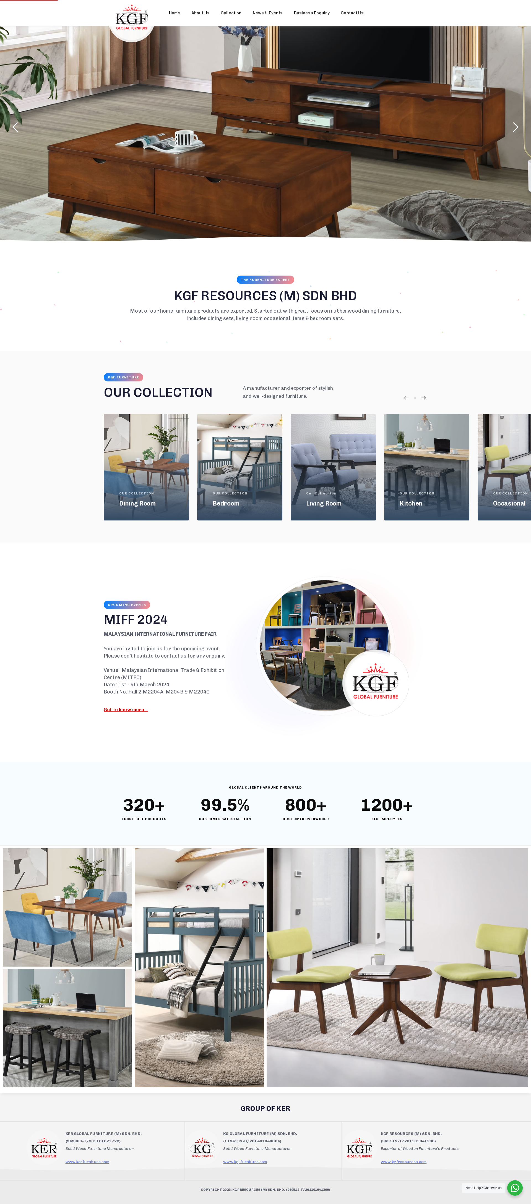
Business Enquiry (312, 13)
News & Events (268, 13)
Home (174, 13)
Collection (231, 13)
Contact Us (352, 13)
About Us (200, 13)
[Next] (423, 398)
